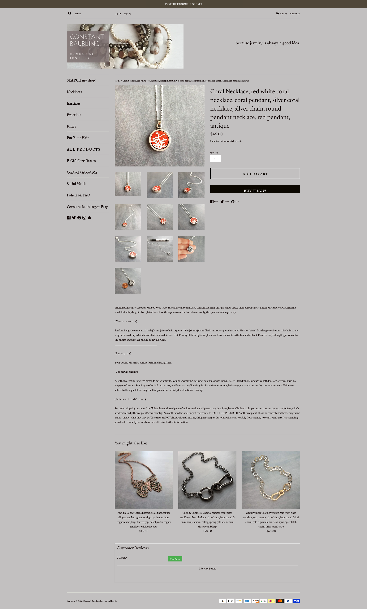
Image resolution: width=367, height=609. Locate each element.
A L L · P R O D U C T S (83, 149)
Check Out (295, 13)
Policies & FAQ (78, 194)
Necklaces (74, 91)
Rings (71, 125)
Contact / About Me (82, 171)
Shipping (214, 140)
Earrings (73, 103)
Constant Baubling (91, 600)
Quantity (214, 152)
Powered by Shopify (108, 600)
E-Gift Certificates (81, 160)
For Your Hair (78, 137)
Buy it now (255, 190)
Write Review (175, 558)
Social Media (77, 183)
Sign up (127, 13)
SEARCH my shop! (81, 79)
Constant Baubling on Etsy (87, 206)
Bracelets (74, 114)
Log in (118, 13)
